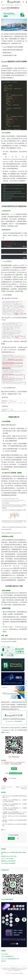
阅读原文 (3, 760)
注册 (18, 838)
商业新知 (15, 970)
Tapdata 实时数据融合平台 (7, 956)
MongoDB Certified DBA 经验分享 (6, 787)
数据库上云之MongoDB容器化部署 (21, 787)
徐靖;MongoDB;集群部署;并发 (15, 773)
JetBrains (19, 970)
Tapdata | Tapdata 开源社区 (7, 858)
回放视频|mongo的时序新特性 (8, 861)
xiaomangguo (13, 778)
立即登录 (11, 838)
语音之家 (3, 961)
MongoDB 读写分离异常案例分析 (10, 8)
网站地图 (21, 973)
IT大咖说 (11, 969)
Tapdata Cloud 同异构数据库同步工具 (10, 958)
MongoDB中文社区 (14, 2)
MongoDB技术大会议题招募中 (8, 863)
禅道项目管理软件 (17, 969)
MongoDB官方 (4, 954)
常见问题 (17, 5)
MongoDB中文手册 (26, 690)
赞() (15, 768)
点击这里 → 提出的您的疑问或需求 (12, 763)
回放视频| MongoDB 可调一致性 (8, 856)
